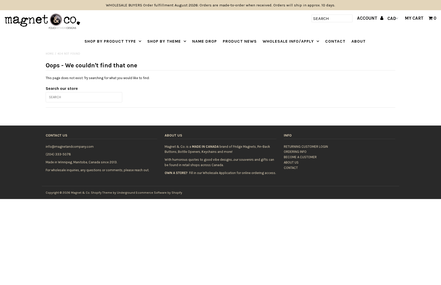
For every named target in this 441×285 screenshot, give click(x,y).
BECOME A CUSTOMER (300, 157)
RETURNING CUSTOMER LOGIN (306, 146)
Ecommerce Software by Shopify (159, 192)
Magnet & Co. (80, 192)
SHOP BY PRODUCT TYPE (110, 41)
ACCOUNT (367, 18)
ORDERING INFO (295, 152)
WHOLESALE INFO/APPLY (288, 41)
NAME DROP (204, 41)
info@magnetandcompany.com (70, 146)
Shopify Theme (101, 192)
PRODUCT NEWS (240, 41)
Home (50, 53)
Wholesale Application (219, 173)
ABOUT (358, 41)
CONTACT (335, 41)
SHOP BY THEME (164, 41)
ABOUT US (291, 162)
